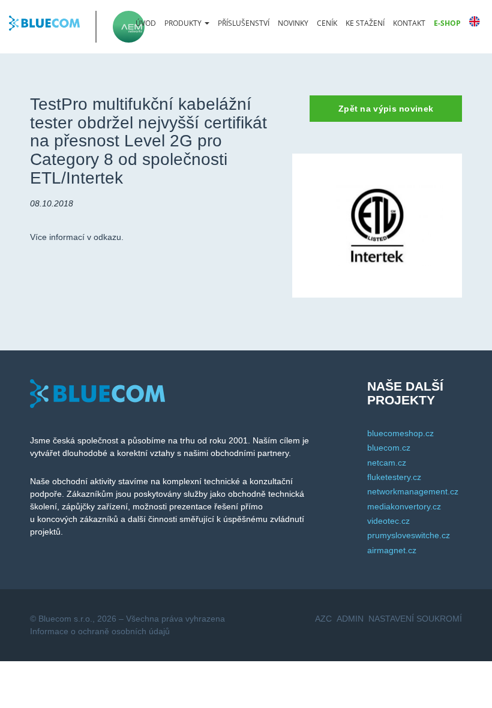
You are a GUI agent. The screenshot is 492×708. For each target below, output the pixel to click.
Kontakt (409, 23)
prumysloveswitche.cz (408, 535)
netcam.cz (386, 462)
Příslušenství (243, 23)
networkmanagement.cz (412, 491)
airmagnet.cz (391, 550)
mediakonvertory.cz (404, 506)
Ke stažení (365, 23)
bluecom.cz (388, 447)
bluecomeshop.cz (400, 433)
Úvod (146, 23)
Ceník (327, 23)
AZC (323, 618)
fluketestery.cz (394, 477)
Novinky (293, 23)
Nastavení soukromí (415, 618)
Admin (350, 618)
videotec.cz (388, 521)
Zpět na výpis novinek (385, 108)
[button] (187, 23)
